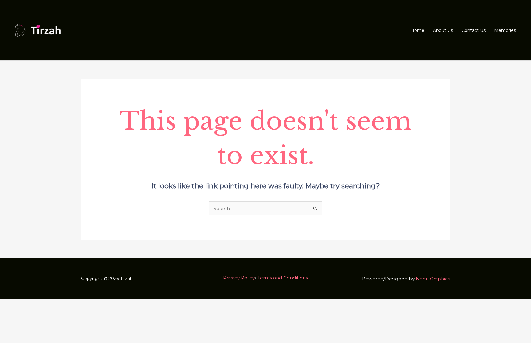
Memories (505, 30)
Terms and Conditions (283, 278)
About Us (443, 30)
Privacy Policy (239, 278)
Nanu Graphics (433, 279)
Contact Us (474, 30)
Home (417, 30)
